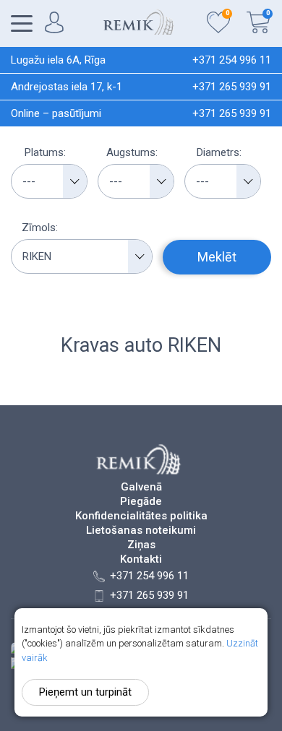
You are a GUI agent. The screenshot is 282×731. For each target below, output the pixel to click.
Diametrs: (219, 152)
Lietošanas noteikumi (141, 530)
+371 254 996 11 (231, 59)
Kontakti (141, 559)
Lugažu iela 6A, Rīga (58, 59)
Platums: (45, 152)
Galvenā (141, 487)
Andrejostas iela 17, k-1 (66, 86)
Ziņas (141, 545)
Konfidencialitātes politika (141, 516)
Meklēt (216, 256)
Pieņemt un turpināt (85, 691)
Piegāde (141, 501)
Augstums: (132, 152)
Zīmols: (40, 227)
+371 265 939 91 (231, 86)
